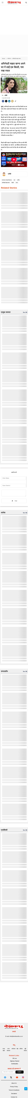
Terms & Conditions (14, 1090)
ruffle (18, 180)
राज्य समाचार (8, 1049)
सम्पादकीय (4, 671)
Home (3, 58)
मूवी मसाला (25, 1049)
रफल (17, 182)
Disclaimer (14, 1093)
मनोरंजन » (9, 58)
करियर (21, 1048)
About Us (14, 1083)
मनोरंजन (13, 1048)
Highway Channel (14, 1061)
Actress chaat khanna (7, 180)
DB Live (15, 1058)
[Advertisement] (14, 18)
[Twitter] (6, 101)
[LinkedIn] (9, 101)
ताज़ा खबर (4, 1049)
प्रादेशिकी (4, 830)
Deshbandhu (14, 1063)
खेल (17, 1048)
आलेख (3, 512)
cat (14, 180)
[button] (2, 4)
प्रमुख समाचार (5, 312)
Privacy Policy (14, 1086)
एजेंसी (6, 95)
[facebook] (3, 101)
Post (15, 501)
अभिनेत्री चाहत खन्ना (6, 182)
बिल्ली (13, 182)
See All (25, 312)
